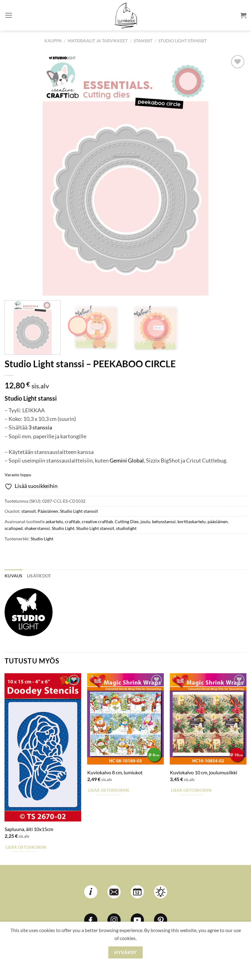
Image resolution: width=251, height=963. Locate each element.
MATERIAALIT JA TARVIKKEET (98, 40)
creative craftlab (97, 521)
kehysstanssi (164, 521)
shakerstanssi (37, 528)
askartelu (54, 521)
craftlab (72, 521)
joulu (145, 521)
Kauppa (53, 40)
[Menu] (9, 15)
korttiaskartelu (192, 521)
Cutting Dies (127, 521)
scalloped (14, 528)
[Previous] (17, 174)
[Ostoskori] (243, 15)
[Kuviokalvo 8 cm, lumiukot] (125, 719)
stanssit (143, 40)
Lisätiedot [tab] (39, 575)
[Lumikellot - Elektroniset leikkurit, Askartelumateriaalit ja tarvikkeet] (125, 15)
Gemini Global (127, 460)
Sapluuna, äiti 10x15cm (29, 829)
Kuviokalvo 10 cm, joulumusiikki (203, 772)
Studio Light (63, 528)
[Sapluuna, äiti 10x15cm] (43, 747)
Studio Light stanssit (182, 40)
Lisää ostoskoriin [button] (26, 847)
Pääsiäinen (48, 511)
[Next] (233, 174)
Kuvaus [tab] (14, 575)
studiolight (126, 528)
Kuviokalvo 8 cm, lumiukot (115, 772)
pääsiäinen (218, 521)
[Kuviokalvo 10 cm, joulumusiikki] (208, 719)
